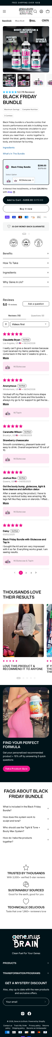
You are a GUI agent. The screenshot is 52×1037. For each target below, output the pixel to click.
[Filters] (6, 324)
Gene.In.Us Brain (21, 1021)
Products (9, 963)
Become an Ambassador (37, 1028)
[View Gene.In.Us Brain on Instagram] (23, 1013)
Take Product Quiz (16, 768)
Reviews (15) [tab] (14, 315)
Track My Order (20, 1025)
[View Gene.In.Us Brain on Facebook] (29, 1013)
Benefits (7, 253)
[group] (26, 3)
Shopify (42, 1021)
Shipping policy (18, 1028)
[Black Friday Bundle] (9, 80)
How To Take (10, 262)
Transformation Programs (21, 973)
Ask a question (36, 303)
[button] (35, 11)
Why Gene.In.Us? (13, 282)
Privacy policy (35, 1025)
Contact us (7, 1025)
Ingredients (9, 147)
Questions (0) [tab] (37, 315)
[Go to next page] (36, 573)
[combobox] (24, 180)
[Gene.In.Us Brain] (26, 11)
